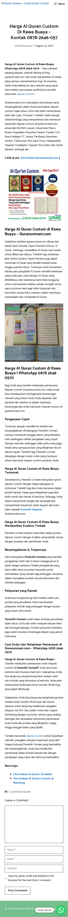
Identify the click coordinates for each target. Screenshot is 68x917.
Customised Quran (20, 791)
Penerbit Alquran (31, 509)
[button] (61, 910)
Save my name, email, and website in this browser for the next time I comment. (31, 878)
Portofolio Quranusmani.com (39, 158)
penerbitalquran (24, 46)
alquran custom (25, 94)
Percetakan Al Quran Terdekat (32, 774)
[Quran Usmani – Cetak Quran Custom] (25, 4)
